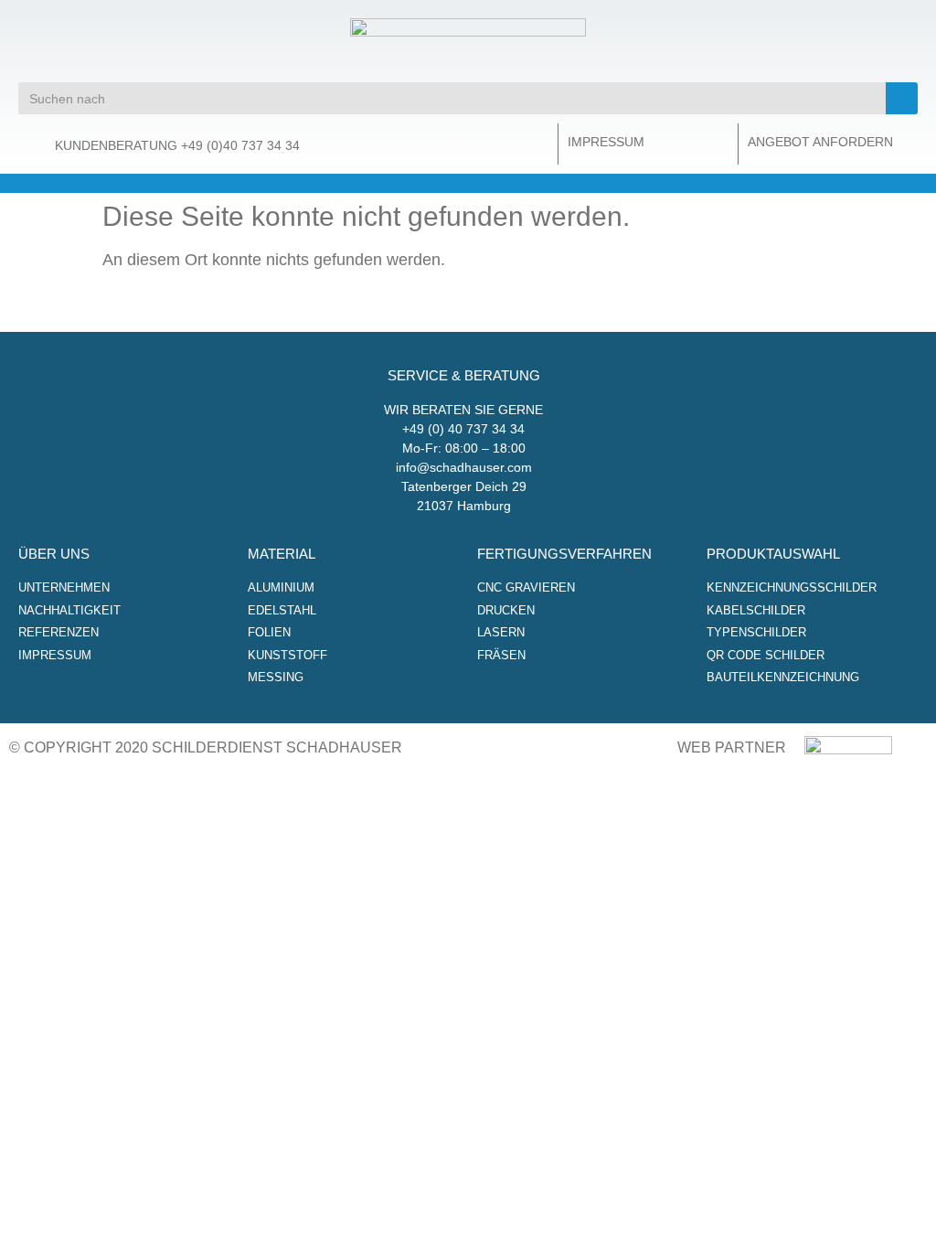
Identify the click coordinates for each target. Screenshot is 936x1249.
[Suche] (902, 98)
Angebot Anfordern (820, 141)
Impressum (606, 141)
